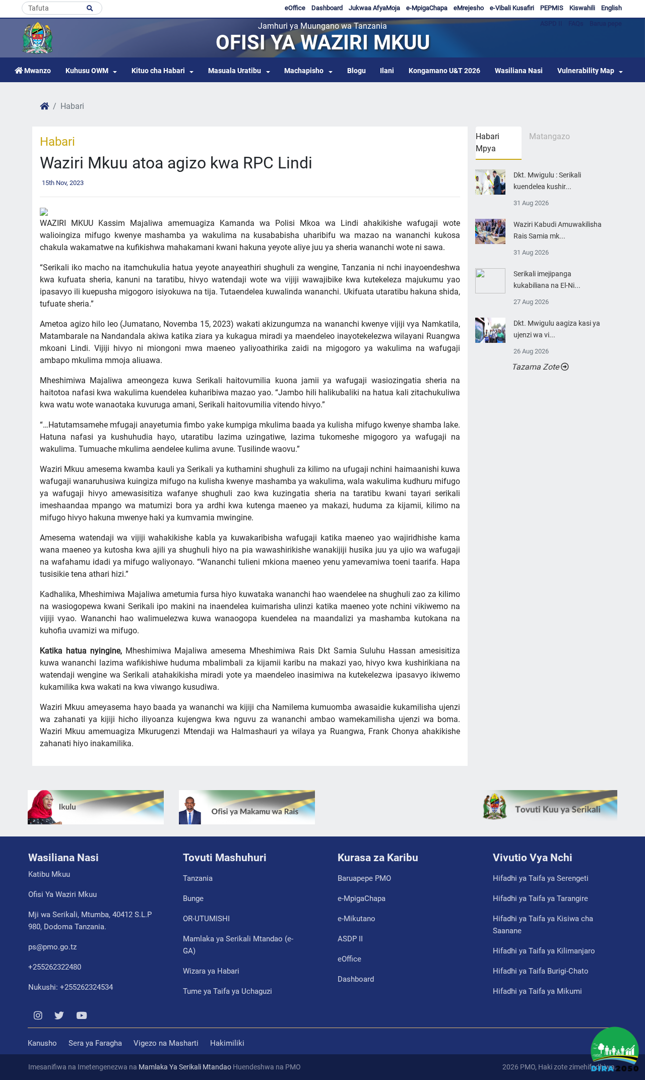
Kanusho (42, 1043)
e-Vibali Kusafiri (512, 8)
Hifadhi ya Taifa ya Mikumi (537, 991)
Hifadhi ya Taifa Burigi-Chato (541, 971)
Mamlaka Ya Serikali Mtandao (185, 1067)
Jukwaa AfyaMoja (374, 8)
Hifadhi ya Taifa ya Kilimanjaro (544, 950)
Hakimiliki (227, 1043)
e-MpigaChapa (426, 8)
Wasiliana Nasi (519, 71)
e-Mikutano (356, 918)
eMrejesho (469, 8)
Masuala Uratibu (234, 71)
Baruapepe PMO (364, 878)
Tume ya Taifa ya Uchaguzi (227, 991)
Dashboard (327, 8)
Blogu (356, 71)
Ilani (387, 71)
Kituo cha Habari (158, 71)
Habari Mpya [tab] (487, 142)
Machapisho (304, 71)
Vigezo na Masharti (166, 1043)
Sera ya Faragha (95, 1043)
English (611, 8)
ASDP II (350, 938)
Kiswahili (582, 8)
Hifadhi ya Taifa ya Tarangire (540, 898)
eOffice (295, 8)
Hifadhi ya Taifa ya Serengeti (541, 878)
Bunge (193, 898)
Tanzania (198, 878)
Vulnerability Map (585, 71)
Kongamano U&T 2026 (444, 71)
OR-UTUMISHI (206, 918)
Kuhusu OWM (87, 71)
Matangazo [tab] (549, 136)
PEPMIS (551, 8)
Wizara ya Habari (211, 971)
